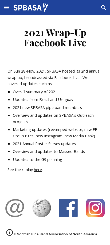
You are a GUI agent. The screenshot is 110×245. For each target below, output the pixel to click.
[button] (6, 7)
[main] (55, 37)
